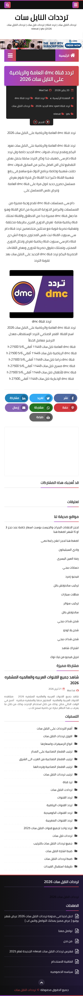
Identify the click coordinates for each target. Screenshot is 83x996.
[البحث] (7, 5)
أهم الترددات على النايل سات (54, 728)
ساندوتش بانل (70, 612)
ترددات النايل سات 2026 (64, 897)
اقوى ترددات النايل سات (57, 736)
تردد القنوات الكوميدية (58, 812)
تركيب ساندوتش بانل (66, 585)
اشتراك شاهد (70, 648)
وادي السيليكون (69, 549)
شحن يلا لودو (71, 630)
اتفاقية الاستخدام (62, 961)
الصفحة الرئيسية (61, 98)
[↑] (41, 982)
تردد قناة (40, 98)
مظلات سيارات (70, 594)
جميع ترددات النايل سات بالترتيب (52, 843)
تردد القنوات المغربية (59, 820)
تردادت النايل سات (61, 790)
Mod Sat (71, 690)
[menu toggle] (75, 5)
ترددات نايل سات (62, 835)
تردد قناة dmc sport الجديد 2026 (53, 105)
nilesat (57, 113)
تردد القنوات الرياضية (59, 805)
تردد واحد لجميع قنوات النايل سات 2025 (48, 828)
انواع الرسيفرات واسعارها (56, 744)
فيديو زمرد (72, 576)
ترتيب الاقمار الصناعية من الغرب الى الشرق (45, 759)
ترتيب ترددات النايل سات (57, 774)
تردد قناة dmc (22, 98)
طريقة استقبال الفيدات (58, 866)
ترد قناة (67, 782)
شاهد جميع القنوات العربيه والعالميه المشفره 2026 (42, 680)
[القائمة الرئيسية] (10, 55)
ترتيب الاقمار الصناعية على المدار (51, 751)
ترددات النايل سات (41, 17)
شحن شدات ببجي (68, 621)
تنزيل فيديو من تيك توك (64, 657)
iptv (68, 113)
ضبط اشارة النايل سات (59, 851)
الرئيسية (64, 55)
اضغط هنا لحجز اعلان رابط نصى (60, 540)
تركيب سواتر (71, 603)
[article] (41, 441)
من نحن (68, 941)
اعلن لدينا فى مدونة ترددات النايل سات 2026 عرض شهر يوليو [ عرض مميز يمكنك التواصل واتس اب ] (41, 918)
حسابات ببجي (71, 567)
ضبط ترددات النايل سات (58, 858)
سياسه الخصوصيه (61, 972)
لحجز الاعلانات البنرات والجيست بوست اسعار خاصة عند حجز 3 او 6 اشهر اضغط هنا (42, 530)
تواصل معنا (65, 931)
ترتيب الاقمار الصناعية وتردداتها (52, 767)
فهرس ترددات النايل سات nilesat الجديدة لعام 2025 (41, 951)
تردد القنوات (64, 797)
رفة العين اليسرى (68, 558)
